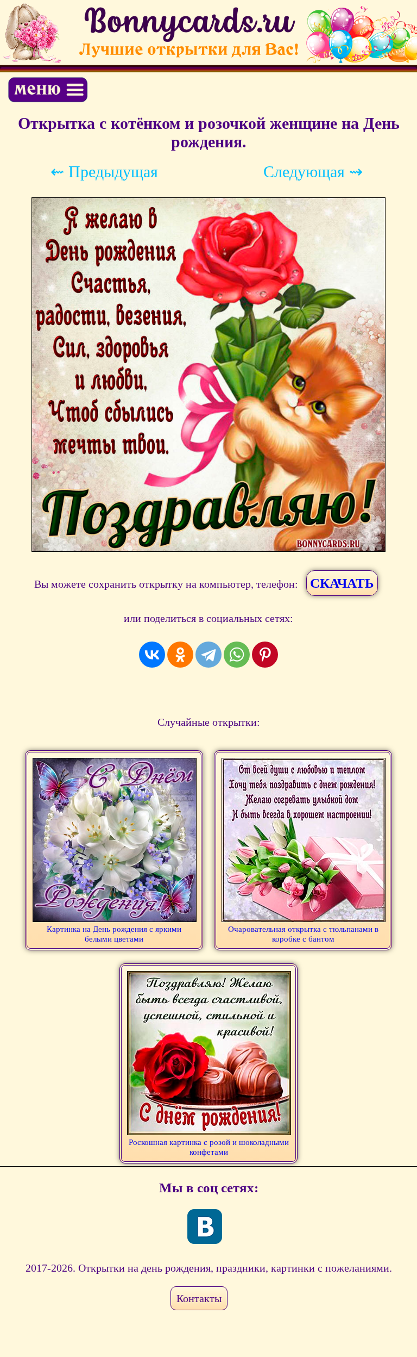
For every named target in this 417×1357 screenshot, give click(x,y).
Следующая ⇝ (313, 171)
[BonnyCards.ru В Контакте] (204, 1226)
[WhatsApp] (237, 655)
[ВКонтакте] (152, 655)
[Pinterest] (265, 655)
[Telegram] (208, 655)
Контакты (199, 1298)
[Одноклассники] (180, 655)
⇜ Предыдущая (104, 171)
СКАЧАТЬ (342, 583)
